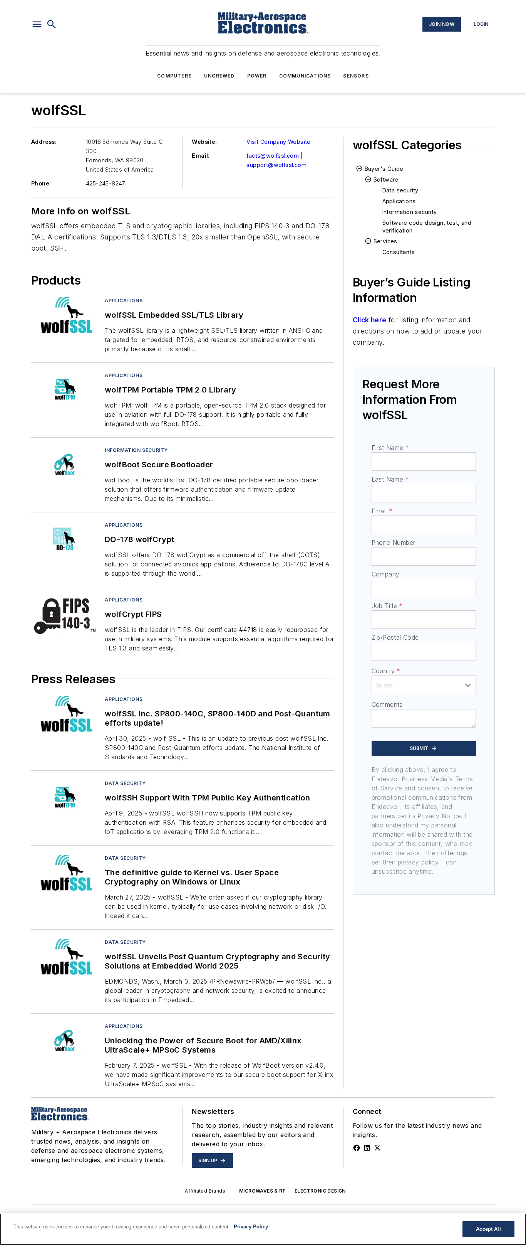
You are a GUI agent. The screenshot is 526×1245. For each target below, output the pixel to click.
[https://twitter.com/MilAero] (377, 1148)
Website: (204, 141)
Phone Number (393, 542)
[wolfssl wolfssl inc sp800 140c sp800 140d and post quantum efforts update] (65, 714)
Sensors (356, 76)
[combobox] (424, 685)
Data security (125, 783)
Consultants (398, 252)
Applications (123, 300)
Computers (174, 76)
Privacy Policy (251, 1227)
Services (385, 241)
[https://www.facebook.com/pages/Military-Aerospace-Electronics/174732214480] (356, 1148)
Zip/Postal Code (395, 637)
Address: (44, 141)
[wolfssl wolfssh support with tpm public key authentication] (65, 798)
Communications (305, 76)
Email (382, 511)
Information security (136, 450)
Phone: (41, 183)
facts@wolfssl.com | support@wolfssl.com (276, 160)
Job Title (387, 606)
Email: (200, 155)
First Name (390, 448)
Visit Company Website (278, 141)
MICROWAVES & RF (262, 1191)
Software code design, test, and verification (426, 226)
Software (386, 179)
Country (386, 671)
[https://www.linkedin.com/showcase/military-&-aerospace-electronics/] (367, 1148)
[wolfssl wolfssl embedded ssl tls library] (65, 316)
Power (257, 76)
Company (386, 574)
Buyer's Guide (384, 168)
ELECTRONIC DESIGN (320, 1191)
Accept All (488, 1229)
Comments (387, 704)
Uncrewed (219, 76)
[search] (51, 24)
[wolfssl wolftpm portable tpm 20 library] (65, 390)
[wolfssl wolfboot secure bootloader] (65, 465)
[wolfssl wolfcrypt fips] (65, 615)
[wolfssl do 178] (65, 540)
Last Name (390, 479)
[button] (37, 24)
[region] (263, 1229)
